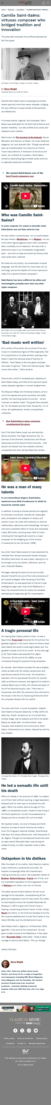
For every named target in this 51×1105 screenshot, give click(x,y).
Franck (30, 878)
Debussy (8, 885)
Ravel (4, 912)
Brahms (5, 878)
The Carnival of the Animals (29, 137)
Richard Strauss (18, 878)
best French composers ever (20, 176)
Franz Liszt (17, 639)
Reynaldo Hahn (14, 936)
